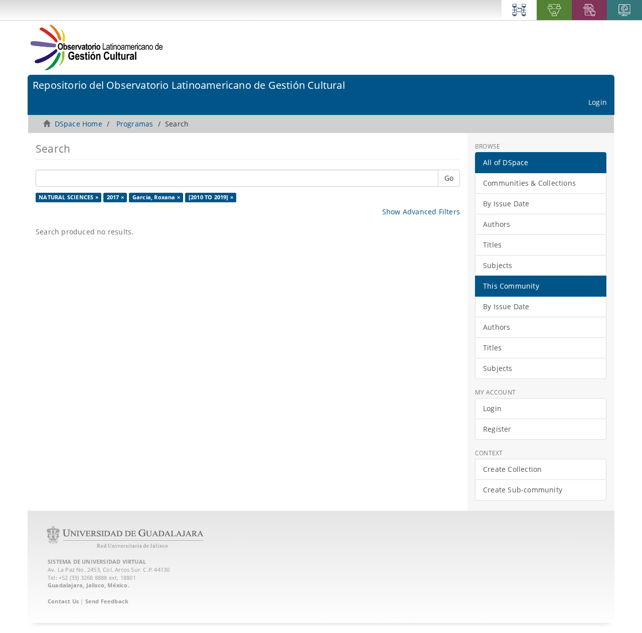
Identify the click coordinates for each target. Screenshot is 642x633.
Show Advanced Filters (421, 211)
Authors (496, 224)
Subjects (498, 265)
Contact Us (63, 601)
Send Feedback (107, 601)
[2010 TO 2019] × (211, 197)
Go (448, 178)
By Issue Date (506, 203)
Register (497, 429)
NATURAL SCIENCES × (68, 197)
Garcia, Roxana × (156, 197)
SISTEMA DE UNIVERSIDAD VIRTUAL (97, 561)
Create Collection (512, 469)
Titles (492, 244)
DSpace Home (78, 124)
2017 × (115, 197)
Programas (134, 124)
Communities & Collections (529, 183)
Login (492, 408)
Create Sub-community (522, 489)
